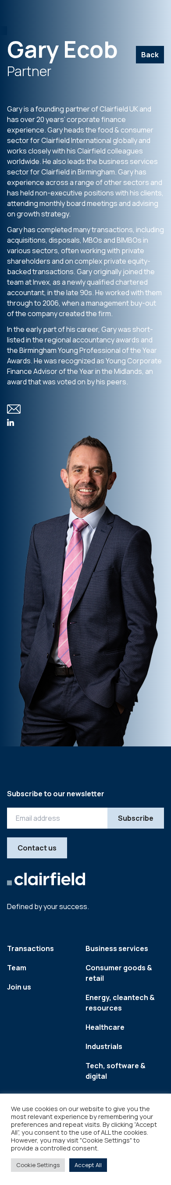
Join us (19, 987)
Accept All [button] (88, 1165)
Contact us (37, 848)
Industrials (104, 1046)
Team (16, 967)
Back (150, 54)
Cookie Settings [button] (38, 1165)
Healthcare (105, 1027)
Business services (117, 948)
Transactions (30, 948)
